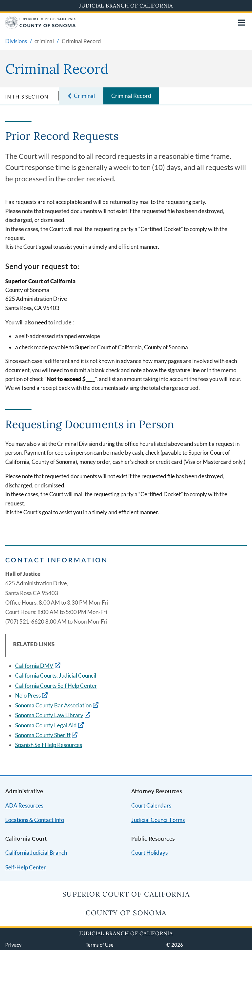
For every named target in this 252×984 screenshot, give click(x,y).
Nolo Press (28, 695)
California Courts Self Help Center (56, 685)
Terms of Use (100, 945)
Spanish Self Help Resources (48, 744)
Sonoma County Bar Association (53, 705)
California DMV (34, 665)
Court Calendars (151, 805)
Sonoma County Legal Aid (46, 725)
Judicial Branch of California (126, 5)
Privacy (13, 945)
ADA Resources (24, 805)
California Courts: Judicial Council (55, 675)
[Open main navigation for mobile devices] (241, 22)
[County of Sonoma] (40, 27)
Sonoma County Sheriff (43, 735)
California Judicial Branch (36, 852)
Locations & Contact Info (34, 819)
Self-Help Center (25, 867)
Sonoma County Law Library (49, 715)
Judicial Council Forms (158, 819)
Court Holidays (149, 852)
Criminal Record (131, 95)
